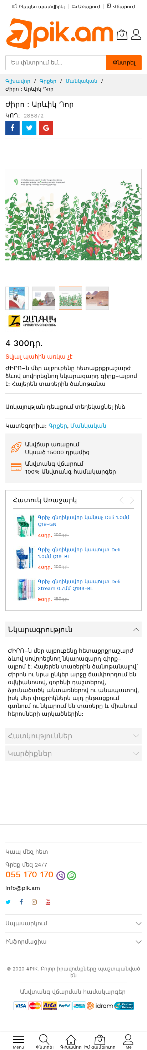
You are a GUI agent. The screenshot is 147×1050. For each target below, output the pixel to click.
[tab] (73, 629)
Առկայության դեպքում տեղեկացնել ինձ (65, 406)
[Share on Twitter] (29, 128)
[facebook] (21, 903)
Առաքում (89, 6)
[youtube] (48, 903)
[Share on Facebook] (12, 128)
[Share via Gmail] (46, 128)
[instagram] (34, 903)
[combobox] (55, 62)
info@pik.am (22, 887)
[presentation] (121, 500)
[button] (17, 298)
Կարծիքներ (30, 753)
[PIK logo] (60, 34)
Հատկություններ (40, 736)
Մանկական (81, 81)
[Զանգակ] (32, 320)
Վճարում (124, 6)
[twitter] (8, 903)
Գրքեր (48, 81)
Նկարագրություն (40, 629)
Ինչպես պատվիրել (42, 6)
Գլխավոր (17, 81)
